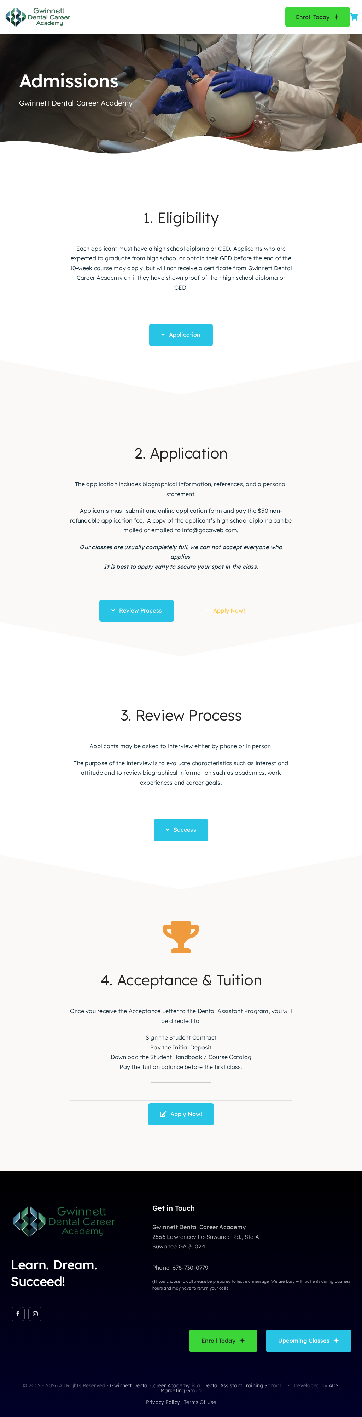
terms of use (200, 1402)
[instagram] (35, 1314)
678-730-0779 (191, 1267)
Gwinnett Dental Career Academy (150, 1385)
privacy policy (163, 1402)
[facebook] (18, 1314)
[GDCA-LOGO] (37, 8)
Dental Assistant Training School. (243, 1385)
